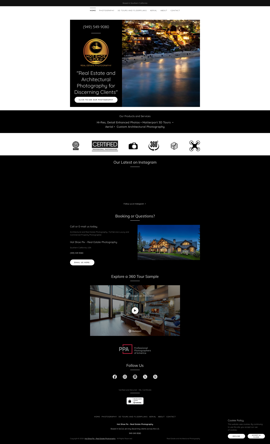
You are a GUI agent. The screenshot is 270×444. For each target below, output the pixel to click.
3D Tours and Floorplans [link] (132, 10)
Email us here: (82, 262)
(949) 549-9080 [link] (96, 26)
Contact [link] (175, 10)
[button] (135, 203)
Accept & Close (256, 436)
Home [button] (97, 417)
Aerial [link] (153, 10)
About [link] (164, 10)
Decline (236, 436)
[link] (96, 52)
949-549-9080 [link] (135, 433)
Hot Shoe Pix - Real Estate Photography (100, 438)
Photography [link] (106, 10)
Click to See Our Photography (96, 100)
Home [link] (93, 10)
